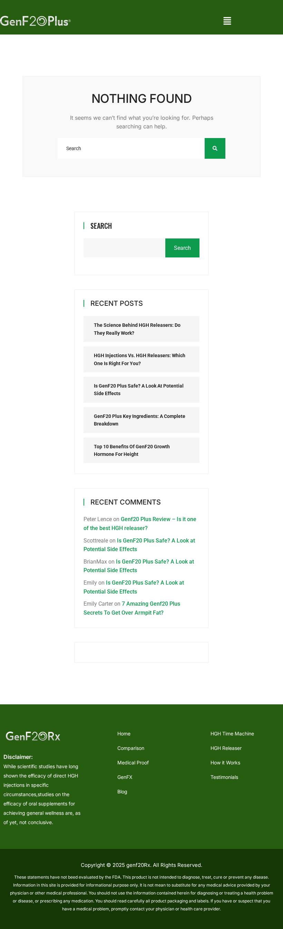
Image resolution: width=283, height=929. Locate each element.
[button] (227, 21)
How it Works (225, 762)
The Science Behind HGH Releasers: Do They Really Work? (137, 328)
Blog (122, 791)
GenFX (125, 777)
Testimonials (224, 777)
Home (123, 733)
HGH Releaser (226, 748)
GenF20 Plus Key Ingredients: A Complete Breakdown (139, 420)
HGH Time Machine (232, 733)
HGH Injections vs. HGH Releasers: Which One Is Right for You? (139, 359)
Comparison (130, 748)
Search (101, 226)
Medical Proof (133, 762)
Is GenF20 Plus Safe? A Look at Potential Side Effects (139, 389)
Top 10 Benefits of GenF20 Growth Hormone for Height (132, 450)
